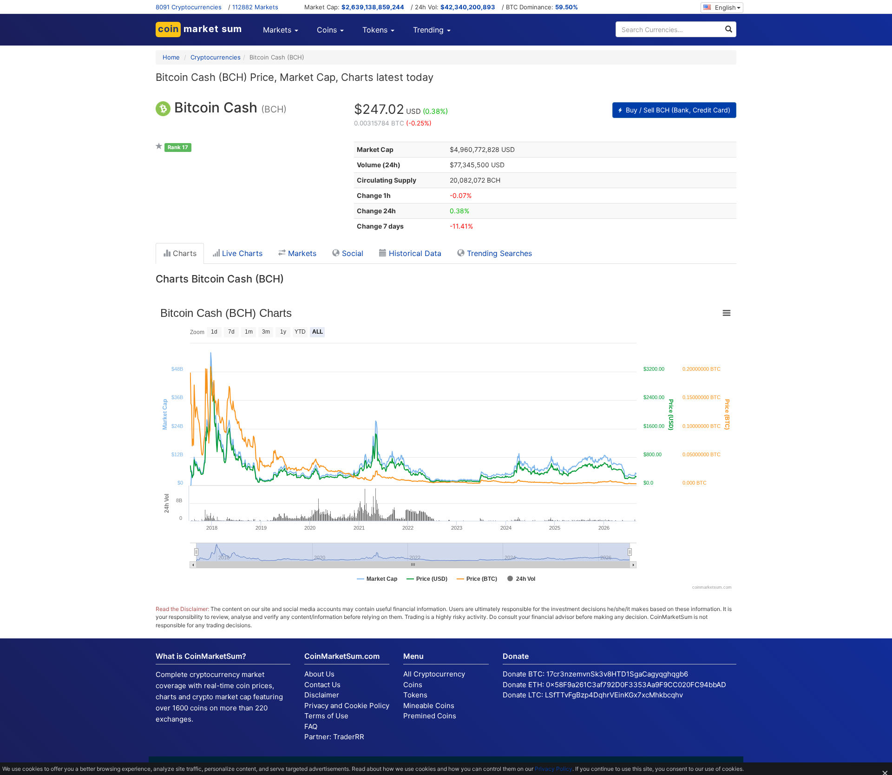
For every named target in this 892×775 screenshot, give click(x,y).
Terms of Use (326, 715)
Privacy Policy (553, 768)
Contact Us (322, 684)
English (724, 7)
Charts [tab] (184, 253)
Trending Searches (498, 253)
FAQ (310, 726)
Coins (412, 684)
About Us (319, 674)
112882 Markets (255, 7)
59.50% (566, 7)
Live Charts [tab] (241, 253)
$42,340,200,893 (467, 7)
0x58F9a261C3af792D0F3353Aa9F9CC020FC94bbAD (636, 684)
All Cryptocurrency (434, 674)
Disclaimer (321, 694)
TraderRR (348, 736)
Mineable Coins (428, 705)
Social (351, 253)
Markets (301, 253)
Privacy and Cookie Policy (346, 705)
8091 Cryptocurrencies (189, 7)
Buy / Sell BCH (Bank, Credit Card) (677, 110)
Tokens (415, 694)
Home (171, 57)
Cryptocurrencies (215, 57)
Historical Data (414, 253)
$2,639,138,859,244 (372, 7)
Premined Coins (429, 715)
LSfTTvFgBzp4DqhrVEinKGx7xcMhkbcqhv (614, 694)
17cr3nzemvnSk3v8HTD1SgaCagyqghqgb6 (617, 674)
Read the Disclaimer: (182, 608)
